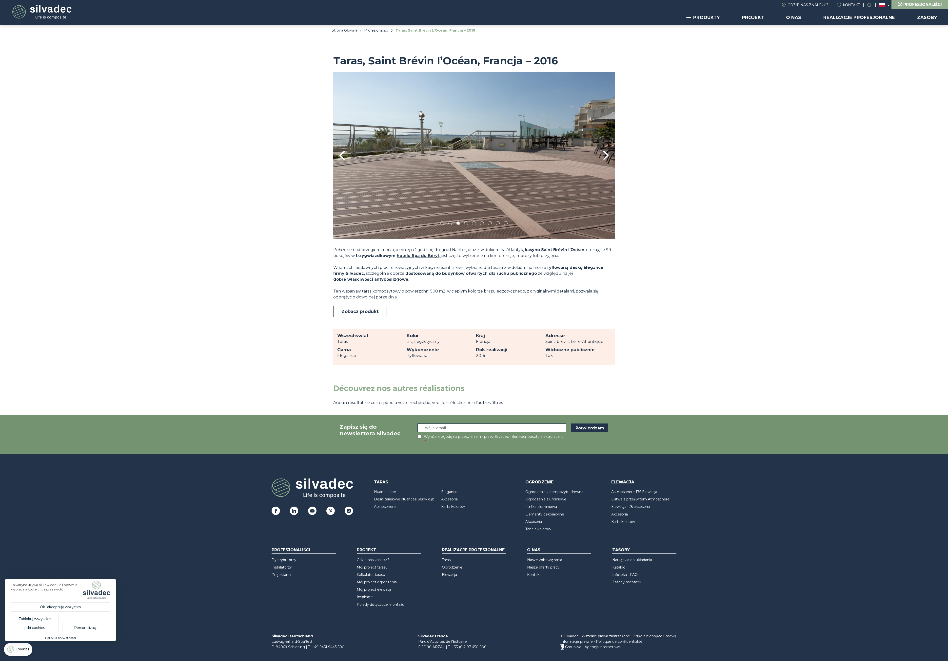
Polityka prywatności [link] (60, 638)
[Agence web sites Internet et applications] (562, 647)
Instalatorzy (282, 567)
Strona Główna (344, 30)
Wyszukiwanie (872, 5)
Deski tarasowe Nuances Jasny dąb (404, 499)
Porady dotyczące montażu (380, 604)
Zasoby (927, 17)
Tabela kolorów (538, 529)
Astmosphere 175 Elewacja (634, 492)
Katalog (619, 567)
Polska (882, 5)
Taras (381, 482)
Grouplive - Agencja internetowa (593, 647)
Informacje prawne (576, 641)
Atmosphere (385, 506)
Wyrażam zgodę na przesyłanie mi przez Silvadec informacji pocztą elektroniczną (494, 436)
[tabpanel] (474, 155)
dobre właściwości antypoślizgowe (370, 279)
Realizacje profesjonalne (859, 17)
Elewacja (622, 482)
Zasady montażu (626, 582)
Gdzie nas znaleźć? (808, 5)
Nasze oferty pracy (543, 567)
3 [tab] (458, 224)
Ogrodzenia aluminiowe (545, 499)
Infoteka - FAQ (625, 574)
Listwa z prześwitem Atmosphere (640, 499)
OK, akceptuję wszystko (60, 607)
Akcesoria (449, 499)
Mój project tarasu (372, 567)
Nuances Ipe (385, 492)
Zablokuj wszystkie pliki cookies (35, 623)
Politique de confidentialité (619, 641)
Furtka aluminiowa (541, 506)
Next (606, 155)
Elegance (449, 492)
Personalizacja (86, 627)
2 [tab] (450, 224)
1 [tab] (442, 224)
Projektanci (281, 574)
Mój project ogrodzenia (377, 582)
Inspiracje (365, 597)
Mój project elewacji (374, 589)
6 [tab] (482, 224)
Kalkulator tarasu (371, 574)
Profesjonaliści (376, 30)
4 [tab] (466, 224)
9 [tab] (505, 224)
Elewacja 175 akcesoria (630, 506)
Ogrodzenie (539, 482)
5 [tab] (474, 224)
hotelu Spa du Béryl (418, 255)
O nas (793, 17)
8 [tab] (497, 224)
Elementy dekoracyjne (544, 514)
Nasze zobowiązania (544, 560)
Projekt (753, 17)
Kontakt (851, 5)
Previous (342, 155)
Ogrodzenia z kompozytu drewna (554, 492)
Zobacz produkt (360, 311)
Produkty (706, 17)
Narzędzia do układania (632, 560)
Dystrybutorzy (284, 560)
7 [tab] (490, 224)
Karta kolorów (453, 506)
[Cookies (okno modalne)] (18, 650)
